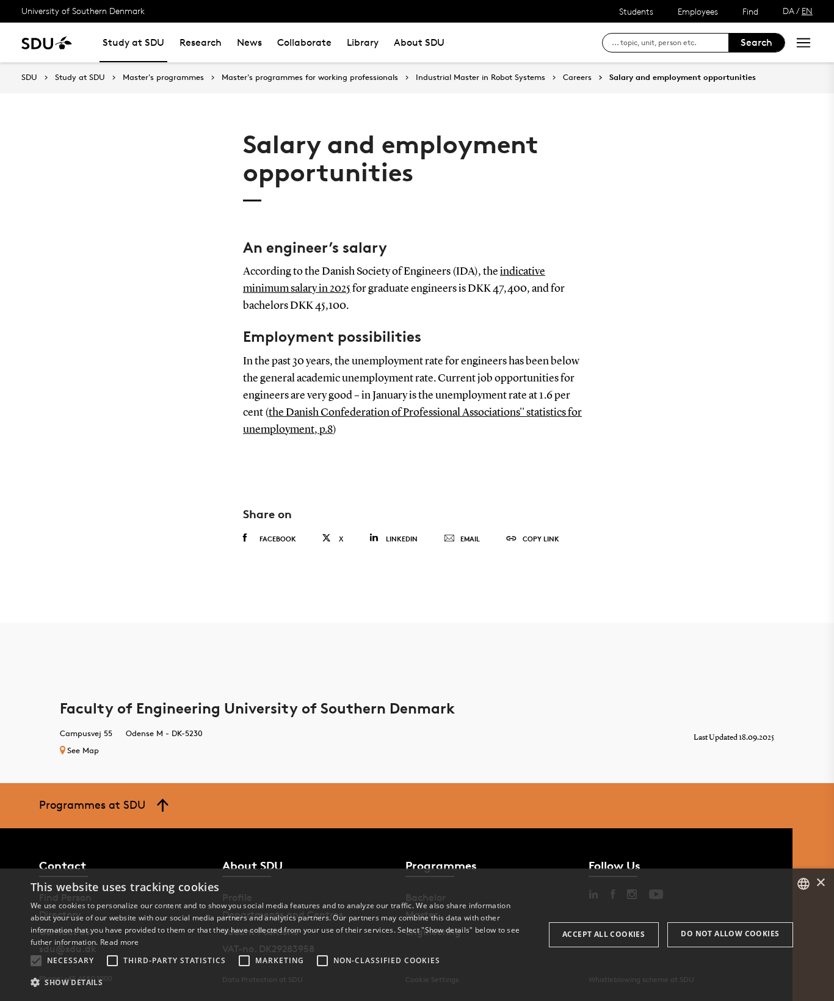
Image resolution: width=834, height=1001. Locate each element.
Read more (119, 942)
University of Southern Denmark (83, 10)
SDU (29, 77)
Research (200, 42)
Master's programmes (163, 77)
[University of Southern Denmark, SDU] (46, 42)
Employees (698, 11)
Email (470, 538)
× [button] (820, 882)
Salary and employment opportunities (682, 77)
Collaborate (304, 42)
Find (750, 11)
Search (756, 42)
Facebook (277, 538)
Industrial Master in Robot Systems (480, 77)
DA (788, 10)
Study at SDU (133, 42)
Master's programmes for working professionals (310, 77)
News (249, 42)
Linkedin (402, 538)
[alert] (417, 935)
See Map (83, 750)
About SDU (419, 42)
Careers (577, 77)
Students (636, 11)
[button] (36, 961)
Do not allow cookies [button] (730, 933)
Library (363, 42)
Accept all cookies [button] (603, 934)
